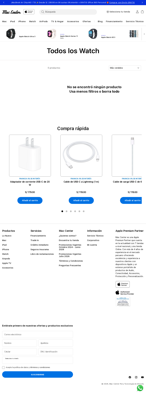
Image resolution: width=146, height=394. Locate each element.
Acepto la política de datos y (28, 367)
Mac (4, 240)
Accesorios (7, 268)
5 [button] (79, 211)
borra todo (110, 91)
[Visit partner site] (122, 303)
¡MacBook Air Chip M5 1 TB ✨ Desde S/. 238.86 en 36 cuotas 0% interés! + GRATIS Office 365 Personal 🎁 (73, 3)
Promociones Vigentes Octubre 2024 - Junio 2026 (70, 247)
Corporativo (93, 240)
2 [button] (66, 211)
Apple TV (6, 263)
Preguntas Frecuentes (70, 265)
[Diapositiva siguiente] (143, 34)
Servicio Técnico (95, 236)
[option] (30, 169)
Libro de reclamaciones (42, 254)
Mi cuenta (92, 245)
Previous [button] (3, 2)
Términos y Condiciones (71, 261)
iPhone (5, 249)
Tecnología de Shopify (134, 384)
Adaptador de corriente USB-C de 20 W (30, 183)
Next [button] (142, 2)
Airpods (6, 258)
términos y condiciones (40, 367)
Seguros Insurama (40, 249)
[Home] (11, 12)
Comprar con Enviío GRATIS (122, 3)
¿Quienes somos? (67, 236)
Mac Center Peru (116, 384)
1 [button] (62, 211)
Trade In (35, 240)
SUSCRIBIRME (37, 374)
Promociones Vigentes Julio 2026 (70, 255)
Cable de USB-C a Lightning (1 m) (81, 181)
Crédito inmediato (39, 245)
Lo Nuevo (6, 236)
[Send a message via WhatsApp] (140, 388)
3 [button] (70, 211)
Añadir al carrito (30, 200)
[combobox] (70, 11)
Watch (5, 254)
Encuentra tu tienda (69, 240)
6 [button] (83, 211)
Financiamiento (38, 236)
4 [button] (75, 211)
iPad (4, 245)
